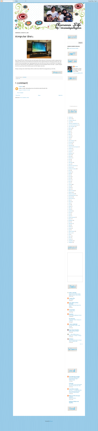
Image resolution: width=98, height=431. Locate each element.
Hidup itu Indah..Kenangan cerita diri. (74, 396)
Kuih (69, 178)
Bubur (70, 132)
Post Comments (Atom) (24, 97)
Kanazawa (70, 167)
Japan (70, 164)
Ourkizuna (71, 339)
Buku (70, 134)
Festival (70, 143)
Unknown (21, 86)
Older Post (60, 95)
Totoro (70, 237)
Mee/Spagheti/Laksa (72, 195)
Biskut (70, 129)
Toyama (70, 239)
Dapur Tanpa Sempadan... (74, 330)
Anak (70, 121)
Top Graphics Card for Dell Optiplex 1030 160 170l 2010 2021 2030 (75, 385)
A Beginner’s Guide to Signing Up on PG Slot (75, 320)
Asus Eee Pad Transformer (73, 125)
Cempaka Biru (72, 298)
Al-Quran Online (72, 120)
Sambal (70, 226)
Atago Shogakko (72, 126)
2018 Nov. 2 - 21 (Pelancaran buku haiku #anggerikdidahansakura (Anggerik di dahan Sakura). (75, 391)
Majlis (70, 189)
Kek (69, 170)
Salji (69, 225)
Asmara (76, 66)
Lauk (69, 186)
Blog (69, 131)
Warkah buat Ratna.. (72, 398)
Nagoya (70, 201)
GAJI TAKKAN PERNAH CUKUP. (75, 315)
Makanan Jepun (71, 193)
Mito (69, 200)
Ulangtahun (71, 240)
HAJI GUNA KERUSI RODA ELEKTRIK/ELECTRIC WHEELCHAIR (74, 379)
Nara (69, 203)
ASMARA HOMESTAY (73, 123)
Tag (69, 229)
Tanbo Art (70, 232)
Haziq (70, 156)
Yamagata (70, 242)
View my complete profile (78, 73)
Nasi (69, 204)
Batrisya (70, 128)
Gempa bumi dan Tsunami (73, 146)
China (70, 137)
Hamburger (71, 153)
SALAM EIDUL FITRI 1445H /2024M (74, 326)
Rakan (70, 218)
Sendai (70, 228)
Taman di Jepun (71, 231)
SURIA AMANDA (72, 292)
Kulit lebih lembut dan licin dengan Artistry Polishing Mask (75, 340)
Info (19, 78)
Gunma (70, 151)
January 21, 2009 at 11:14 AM (24, 90)
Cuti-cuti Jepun (71, 140)
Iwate (70, 161)
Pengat (70, 212)
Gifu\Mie (70, 148)
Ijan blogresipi (72, 318)
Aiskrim (70, 117)
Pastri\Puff (70, 211)
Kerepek (70, 171)
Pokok (70, 215)
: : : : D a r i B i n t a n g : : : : (74, 334)
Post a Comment (20, 92)
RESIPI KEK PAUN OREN (74, 331)
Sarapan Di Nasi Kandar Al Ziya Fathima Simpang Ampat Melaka (75, 294)
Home (39, 95)
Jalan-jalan (70, 162)
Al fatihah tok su (72, 310)
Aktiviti (70, 118)
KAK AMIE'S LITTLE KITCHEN (73, 303)
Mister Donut (71, 198)
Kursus (70, 179)
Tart (69, 234)
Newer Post (18, 95)
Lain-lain (70, 184)
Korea (70, 176)
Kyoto (70, 181)
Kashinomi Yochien (72, 168)
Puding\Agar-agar (72, 217)
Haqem (70, 154)
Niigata (70, 206)
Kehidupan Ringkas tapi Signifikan (74, 402)
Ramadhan (70, 220)
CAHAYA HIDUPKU (73, 324)
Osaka (70, 209)
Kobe (70, 175)
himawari (70, 157)
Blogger (51, 421)
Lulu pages (71, 383)
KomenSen (71, 314)
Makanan (70, 192)
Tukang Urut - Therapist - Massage (75, 335)
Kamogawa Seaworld (72, 165)
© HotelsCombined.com (73, 106)
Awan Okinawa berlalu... (74, 389)
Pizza (69, 214)
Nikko (70, 207)
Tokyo (70, 236)
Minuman (70, 196)
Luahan (70, 187)
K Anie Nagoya (72, 309)
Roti (69, 221)
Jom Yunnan (71, 299)
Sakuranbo (70, 223)
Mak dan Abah (71, 190)
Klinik (70, 173)
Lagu (69, 182)
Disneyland (71, 142)
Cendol (70, 136)
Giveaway (70, 150)
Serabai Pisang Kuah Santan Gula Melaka (75, 306)
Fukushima (71, 145)
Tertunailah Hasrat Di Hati (74, 376)
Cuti (69, 139)
